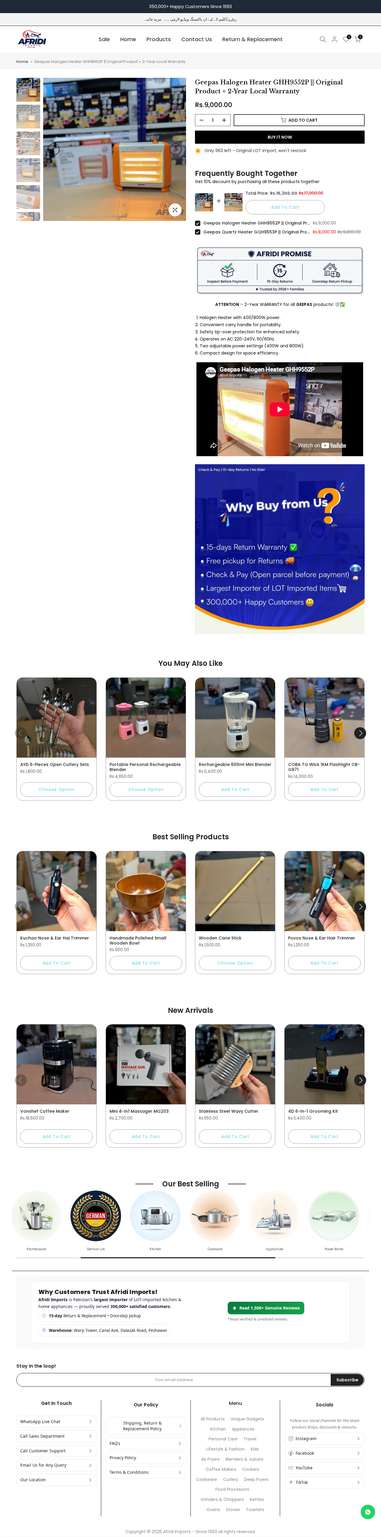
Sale (104, 39)
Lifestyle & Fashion (225, 1449)
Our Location (33, 1479)
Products (158, 39)
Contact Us (196, 39)
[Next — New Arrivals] (360, 1080)
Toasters (255, 1510)
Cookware (206, 1479)
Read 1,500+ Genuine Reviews (269, 1308)
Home (128, 39)
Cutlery (230, 1479)
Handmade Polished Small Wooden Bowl (138, 940)
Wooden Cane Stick (220, 938)
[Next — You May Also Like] (360, 733)
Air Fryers (210, 1459)
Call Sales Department (42, 1436)
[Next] (176, 149)
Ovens (213, 1510)
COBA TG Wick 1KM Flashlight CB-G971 (324, 767)
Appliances (243, 1429)
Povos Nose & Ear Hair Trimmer (321, 938)
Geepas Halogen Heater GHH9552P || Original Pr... (256, 223)
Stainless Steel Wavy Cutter (228, 1111)
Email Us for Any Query (43, 1465)
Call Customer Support (42, 1451)
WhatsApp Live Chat (40, 1421)
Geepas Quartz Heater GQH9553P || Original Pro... (256, 232)
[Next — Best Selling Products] (360, 907)
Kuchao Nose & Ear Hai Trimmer (54, 938)
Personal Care (223, 1439)
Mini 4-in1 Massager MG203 (139, 1111)
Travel (249, 1439)
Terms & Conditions (129, 1472)
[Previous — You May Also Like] (21, 733)
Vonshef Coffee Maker (44, 1111)
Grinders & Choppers (222, 1499)
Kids (255, 1449)
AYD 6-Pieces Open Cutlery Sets (54, 764)
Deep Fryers (256, 1479)
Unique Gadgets (247, 1419)
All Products (213, 1419)
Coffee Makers (221, 1469)
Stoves (233, 1510)
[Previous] (54, 149)
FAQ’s (115, 1443)
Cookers (250, 1469)
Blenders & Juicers (244, 1459)
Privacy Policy (123, 1457)
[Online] (368, 1512)
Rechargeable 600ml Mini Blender (235, 764)
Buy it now (280, 137)
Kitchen (218, 1429)
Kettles (257, 1499)
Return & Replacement (252, 39)
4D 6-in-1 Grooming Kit (313, 1111)
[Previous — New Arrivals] (21, 1080)
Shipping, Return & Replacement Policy (142, 1425)
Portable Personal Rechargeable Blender (145, 767)
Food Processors (232, 1489)
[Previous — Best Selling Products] (21, 907)
